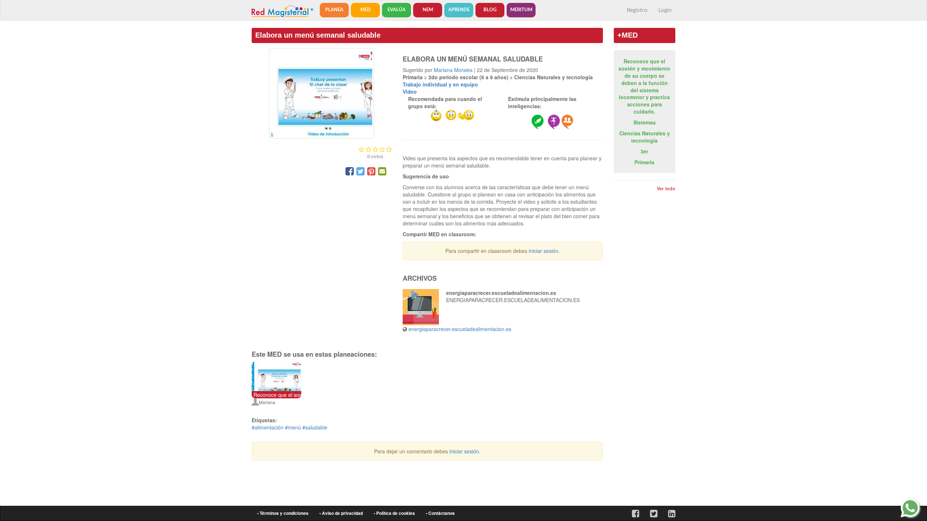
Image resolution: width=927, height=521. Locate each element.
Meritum (521, 10)
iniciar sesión (543, 250)
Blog (489, 10)
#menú (293, 427)
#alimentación (268, 427)
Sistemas (644, 122)
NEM (428, 10)
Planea (334, 10)
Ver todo (666, 188)
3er (644, 151)
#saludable (314, 427)
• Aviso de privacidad (341, 513)
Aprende (459, 10)
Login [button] (665, 10)
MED (365, 10)
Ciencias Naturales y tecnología (644, 137)
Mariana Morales (453, 69)
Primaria (644, 162)
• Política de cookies (394, 513)
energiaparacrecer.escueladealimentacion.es (459, 328)
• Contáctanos (440, 513)
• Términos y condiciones (283, 513)
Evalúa (396, 10)
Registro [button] (637, 10)
